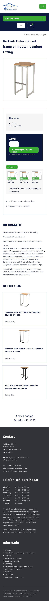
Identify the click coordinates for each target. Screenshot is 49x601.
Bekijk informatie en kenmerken (21, 201)
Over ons (8, 550)
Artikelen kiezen (12, 19)
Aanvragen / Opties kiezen (22, 151)
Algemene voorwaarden (14, 577)
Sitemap (35, 591)
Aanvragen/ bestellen (13, 558)
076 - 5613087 (24, 206)
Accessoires (12, 167)
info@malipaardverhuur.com (17, 458)
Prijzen (8, 555)
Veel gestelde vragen (13, 569)
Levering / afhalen (12, 561)
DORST (29, 596)
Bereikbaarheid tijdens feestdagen (19, 566)
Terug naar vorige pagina (36, 35)
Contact (8, 572)
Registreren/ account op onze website (20, 553)
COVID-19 (9, 574)
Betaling (8, 564)
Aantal (12, 139)
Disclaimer (7, 593)
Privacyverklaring (20, 593)
